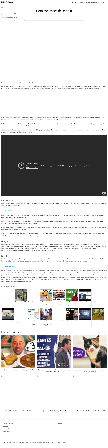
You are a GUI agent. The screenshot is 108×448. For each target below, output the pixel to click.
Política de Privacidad (8, 428)
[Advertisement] (54, 66)
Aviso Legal (5, 426)
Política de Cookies (7, 431)
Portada (3, 17)
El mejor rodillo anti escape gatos (92, 2)
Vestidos (74, 2)
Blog (103, 2)
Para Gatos (80, 2)
